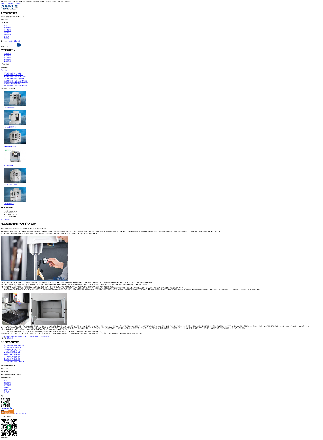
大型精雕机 (7, 59)
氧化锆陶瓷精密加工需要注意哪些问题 (15, 85)
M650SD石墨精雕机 (10, 127)
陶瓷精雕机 (7, 29)
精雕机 (3, 3)
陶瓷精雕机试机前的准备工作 (13, 73)
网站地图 (10, 3)
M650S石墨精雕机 (9, 108)
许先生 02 (23, 413)
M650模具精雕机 (9, 204)
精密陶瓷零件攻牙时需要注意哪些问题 (15, 80)
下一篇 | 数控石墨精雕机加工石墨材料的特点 (35, 336)
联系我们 (19, 3)
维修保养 (6, 32)
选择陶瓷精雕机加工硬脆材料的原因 (15, 76)
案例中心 (6, 36)
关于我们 (6, 38)
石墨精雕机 (7, 27)
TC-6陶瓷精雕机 (9, 165)
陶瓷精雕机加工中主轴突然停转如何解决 (16, 82)
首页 (5, 25)
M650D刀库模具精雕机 (11, 184)
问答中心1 (4, 70)
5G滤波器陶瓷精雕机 (10, 146)
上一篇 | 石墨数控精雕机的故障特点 (11, 336)
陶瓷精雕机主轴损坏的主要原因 (13, 75)
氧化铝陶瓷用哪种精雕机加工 (13, 83)
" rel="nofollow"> (5, 408)
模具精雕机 (7, 31)
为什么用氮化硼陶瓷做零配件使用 (14, 78)
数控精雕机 (7, 61)
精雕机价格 (7, 34)
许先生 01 (17, 413)
